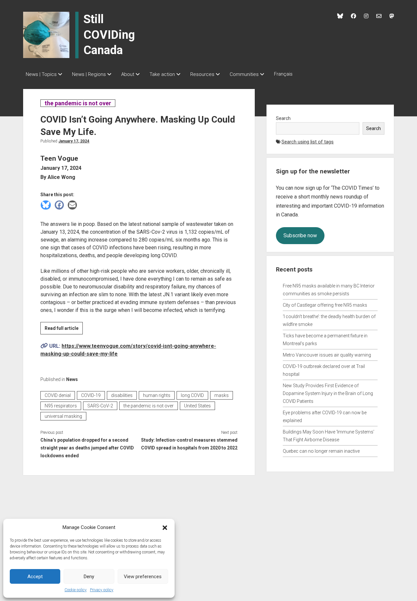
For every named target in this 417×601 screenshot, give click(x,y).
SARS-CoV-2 (100, 405)
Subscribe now (300, 235)
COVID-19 (91, 395)
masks (221, 395)
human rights (156, 395)
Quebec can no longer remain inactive (321, 451)
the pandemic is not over (77, 103)
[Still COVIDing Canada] (46, 34)
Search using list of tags (307, 142)
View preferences (143, 576)
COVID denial (58, 395)
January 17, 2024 (73, 141)
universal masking (63, 416)
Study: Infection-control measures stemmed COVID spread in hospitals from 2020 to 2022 (189, 443)
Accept (35, 576)
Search (283, 118)
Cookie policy (76, 590)
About (127, 74)
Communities (244, 74)
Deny (89, 576)
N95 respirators (61, 405)
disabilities (122, 395)
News (72, 379)
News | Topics (41, 74)
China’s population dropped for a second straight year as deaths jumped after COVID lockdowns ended (87, 447)
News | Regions (89, 74)
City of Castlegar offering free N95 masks (325, 305)
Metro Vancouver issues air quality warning (327, 355)
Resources (202, 74)
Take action (162, 74)
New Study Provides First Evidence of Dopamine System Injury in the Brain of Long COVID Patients (328, 393)
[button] (165, 527)
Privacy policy (101, 590)
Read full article (64, 329)
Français (283, 74)
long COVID (192, 395)
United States (197, 405)
